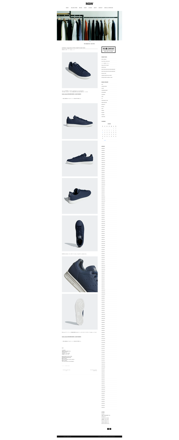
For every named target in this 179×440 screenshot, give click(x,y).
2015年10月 (103, 391)
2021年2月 (103, 261)
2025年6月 (103, 170)
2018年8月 (103, 322)
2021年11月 (103, 243)
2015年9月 (103, 393)
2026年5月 (103, 152)
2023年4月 (103, 213)
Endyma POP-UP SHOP (105, 65)
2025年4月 (103, 174)
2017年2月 (103, 358)
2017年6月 (103, 350)
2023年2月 (103, 217)
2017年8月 (103, 346)
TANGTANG (103, 116)
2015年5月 (103, 401)
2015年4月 (103, 403)
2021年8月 (103, 249)
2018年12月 (103, 314)
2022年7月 (103, 231)
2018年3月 (103, 332)
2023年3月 (103, 215)
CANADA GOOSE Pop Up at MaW (107, 75)
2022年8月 (103, 229)
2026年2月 (103, 156)
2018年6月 (103, 326)
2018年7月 (103, 324)
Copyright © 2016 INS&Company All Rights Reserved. (106, 436)
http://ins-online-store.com (105, 423)
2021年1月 (103, 263)
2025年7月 (103, 168)
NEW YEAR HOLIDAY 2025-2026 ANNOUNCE (108, 69)
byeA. (102, 84)
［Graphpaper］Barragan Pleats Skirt (66, 370)
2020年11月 (103, 267)
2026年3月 (103, 154)
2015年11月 (103, 389)
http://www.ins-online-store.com (66, 357)
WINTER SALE (104, 67)
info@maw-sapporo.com (105, 422)
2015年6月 (103, 399)
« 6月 (105, 140)
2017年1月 (103, 360)
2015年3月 (103, 405)
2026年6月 (103, 150)
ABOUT (95, 7)
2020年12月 (103, 265)
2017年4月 (103, 354)
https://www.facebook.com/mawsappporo (68, 361)
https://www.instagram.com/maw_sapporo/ (68, 359)
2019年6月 (103, 302)
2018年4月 (103, 330)
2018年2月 (103, 334)
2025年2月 (103, 176)
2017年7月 (103, 348)
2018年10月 (103, 318)
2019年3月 (103, 308)
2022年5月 (103, 233)
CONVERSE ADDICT (105, 90)
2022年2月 (103, 237)
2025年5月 (103, 172)
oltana (102, 108)
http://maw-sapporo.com (105, 420)
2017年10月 (103, 342)
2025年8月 (103, 166)
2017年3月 (103, 356)
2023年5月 (103, 211)
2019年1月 (103, 312)
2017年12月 (103, 338)
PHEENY (103, 110)
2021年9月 (103, 247)
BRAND (80, 7)
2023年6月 (103, 209)
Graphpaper (103, 94)
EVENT (85, 7)
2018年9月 (103, 320)
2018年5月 (103, 328)
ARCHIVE (103, 146)
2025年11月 (103, 162)
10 (102, 132)
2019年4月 (103, 306)
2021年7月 (103, 251)
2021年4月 (103, 257)
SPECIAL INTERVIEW (108, 7)
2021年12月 (103, 241)
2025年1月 (103, 178)
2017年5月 (103, 352)
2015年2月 (103, 407)
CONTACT (101, 7)
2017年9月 (103, 344)
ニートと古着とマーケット (105, 63)
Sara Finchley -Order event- (106, 61)
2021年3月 (103, 259)
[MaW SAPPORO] (89, 4)
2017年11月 (103, 340)
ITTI (102, 98)
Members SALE (104, 73)
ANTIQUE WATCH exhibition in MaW (107, 77)
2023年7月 (103, 207)
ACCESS (90, 7)
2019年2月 (103, 310)
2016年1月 (103, 385)
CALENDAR (103, 121)
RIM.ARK (103, 112)
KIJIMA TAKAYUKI (104, 102)
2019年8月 (103, 298)
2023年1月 (103, 219)
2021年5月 (103, 255)
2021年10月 (103, 245)
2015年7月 (103, 397)
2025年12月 (103, 160)
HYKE (102, 96)
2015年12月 (103, 387)
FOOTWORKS (104, 92)
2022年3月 (103, 235)
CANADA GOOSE (104, 86)
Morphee (103, 106)
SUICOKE (103, 114)
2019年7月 (103, 300)
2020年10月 (103, 269)
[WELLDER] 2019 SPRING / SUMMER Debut (93, 370)
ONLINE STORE (74, 7)
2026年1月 (103, 158)
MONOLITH (103, 104)
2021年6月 (103, 253)
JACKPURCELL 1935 (105, 100)
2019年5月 (103, 304)
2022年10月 (103, 225)
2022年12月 (103, 221)
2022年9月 (103, 227)
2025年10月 (103, 164)
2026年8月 (103, 148)
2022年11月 (103, 223)
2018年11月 (103, 316)
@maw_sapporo (104, 59)
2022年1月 (103, 239)
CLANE (103, 88)
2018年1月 (103, 336)
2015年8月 (103, 395)
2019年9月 (103, 296)
